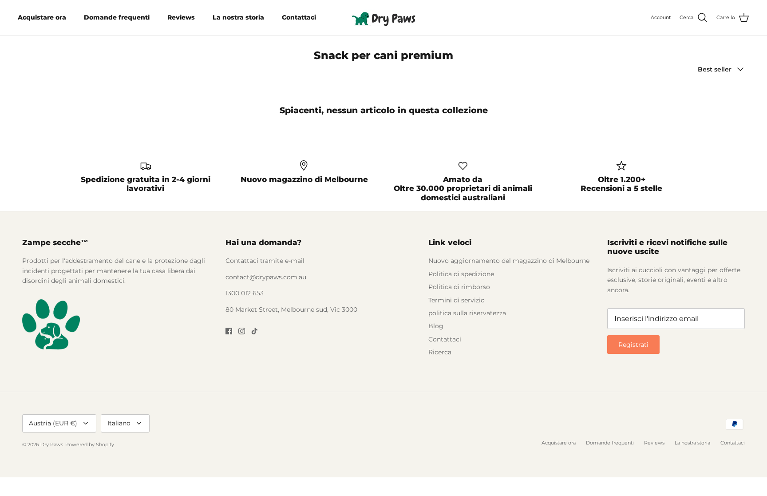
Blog (435, 326)
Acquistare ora (42, 17)
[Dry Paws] (383, 18)
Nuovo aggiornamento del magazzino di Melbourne (508, 261)
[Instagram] (241, 331)
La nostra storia (238, 17)
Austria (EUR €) (53, 423)
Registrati (633, 345)
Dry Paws (51, 444)
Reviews (181, 17)
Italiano (118, 423)
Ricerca (439, 352)
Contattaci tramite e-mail (264, 261)
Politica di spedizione (461, 274)
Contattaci (299, 17)
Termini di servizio (456, 300)
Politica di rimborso (459, 287)
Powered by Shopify (89, 444)
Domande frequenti (117, 17)
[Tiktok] (254, 331)
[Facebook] (228, 331)
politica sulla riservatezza (467, 313)
